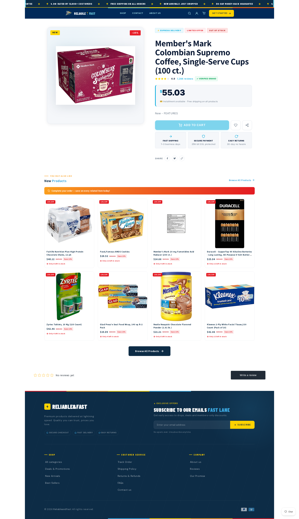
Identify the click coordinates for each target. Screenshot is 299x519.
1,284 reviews (185, 78)
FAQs (121, 482)
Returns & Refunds (129, 476)
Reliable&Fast (69, 406)
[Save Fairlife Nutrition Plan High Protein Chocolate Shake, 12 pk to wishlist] (90, 202)
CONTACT (137, 13)
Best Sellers (52, 482)
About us (195, 462)
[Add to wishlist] (236, 125)
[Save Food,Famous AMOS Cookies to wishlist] (143, 202)
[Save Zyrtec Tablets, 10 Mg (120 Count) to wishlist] (90, 275)
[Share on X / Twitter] (174, 158)
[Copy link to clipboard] (182, 158)
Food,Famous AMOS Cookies (114, 251)
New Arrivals (52, 476)
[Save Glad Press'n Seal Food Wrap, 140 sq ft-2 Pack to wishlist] (143, 275)
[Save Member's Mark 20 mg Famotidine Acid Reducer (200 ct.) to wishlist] (197, 202)
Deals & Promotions (57, 468)
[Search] (189, 13)
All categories (53, 462)
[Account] (196, 13)
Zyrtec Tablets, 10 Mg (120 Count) (64, 324)
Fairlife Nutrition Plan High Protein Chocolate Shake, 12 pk (65, 253)
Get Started (220, 13)
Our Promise (197, 476)
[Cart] (204, 13)
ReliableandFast (62, 509)
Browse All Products (240, 180)
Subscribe (244, 424)
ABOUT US (155, 13)
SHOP (123, 13)
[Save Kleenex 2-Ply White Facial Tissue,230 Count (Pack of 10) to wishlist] (250, 275)
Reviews (195, 468)
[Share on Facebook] (167, 158)
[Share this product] (247, 125)
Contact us (125, 489)
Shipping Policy (127, 468)
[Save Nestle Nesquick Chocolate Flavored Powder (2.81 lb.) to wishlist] (197, 275)
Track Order (125, 462)
